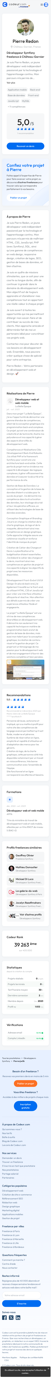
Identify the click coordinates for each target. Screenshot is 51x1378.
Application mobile (17, 89)
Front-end (33, 95)
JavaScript (13, 101)
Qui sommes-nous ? (12, 1129)
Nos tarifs (7, 1133)
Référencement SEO (12, 1198)
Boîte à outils (8, 1137)
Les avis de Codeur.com (14, 1145)
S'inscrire (21, 1303)
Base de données (16, 95)
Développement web (12, 1190)
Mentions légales (9, 1357)
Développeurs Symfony (30, 918)
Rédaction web (9, 1202)
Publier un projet (18, 197)
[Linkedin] (18, 1317)
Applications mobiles (12, 1214)
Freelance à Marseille (13, 1239)
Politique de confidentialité (31, 1357)
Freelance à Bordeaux (13, 1247)
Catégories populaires (14, 1185)
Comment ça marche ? (13, 1259)
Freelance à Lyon (10, 1235)
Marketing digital (10, 1210)
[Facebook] (4, 1317)
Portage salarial (10, 1173)
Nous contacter (10, 1267)
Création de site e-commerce (17, 1194)
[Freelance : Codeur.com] (16, 4)
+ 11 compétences (16, 106)
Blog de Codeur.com (12, 1141)
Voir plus (11, 82)
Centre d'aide (9, 1263)
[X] (11, 1317)
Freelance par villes (13, 1226)
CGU (6, 1360)
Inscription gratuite (25, 1106)
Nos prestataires (10, 1169)
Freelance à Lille (10, 1243)
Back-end (35, 89)
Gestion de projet (11, 1218)
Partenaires (8, 1177)
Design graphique (11, 1206)
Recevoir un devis (25, 146)
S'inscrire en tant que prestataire (18, 1165)
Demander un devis (12, 1158)
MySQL (25, 101)
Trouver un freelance (12, 1162)
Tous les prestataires (11, 1058)
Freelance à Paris (11, 1231)
